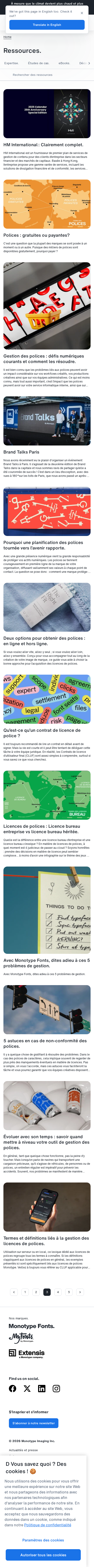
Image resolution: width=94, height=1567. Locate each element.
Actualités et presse (23, 1450)
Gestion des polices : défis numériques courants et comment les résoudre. (43, 358)
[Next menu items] (86, 63)
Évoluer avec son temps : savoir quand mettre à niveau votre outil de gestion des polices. (46, 1142)
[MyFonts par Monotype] (26, 1339)
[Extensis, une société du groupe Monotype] (26, 1355)
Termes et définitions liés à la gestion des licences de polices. (46, 1240)
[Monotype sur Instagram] (56, 1389)
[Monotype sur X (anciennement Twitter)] (27, 1389)
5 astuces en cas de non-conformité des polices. (45, 1043)
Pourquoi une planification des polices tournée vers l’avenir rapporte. (43, 545)
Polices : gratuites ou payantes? (36, 235)
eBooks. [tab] (64, 63)
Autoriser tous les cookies (43, 1555)
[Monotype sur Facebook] (12, 1389)
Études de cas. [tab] (39, 63)
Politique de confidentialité (47, 1525)
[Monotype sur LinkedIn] (41, 1389)
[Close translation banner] (82, 12)
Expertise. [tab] (11, 63)
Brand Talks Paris (21, 452)
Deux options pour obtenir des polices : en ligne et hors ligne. (44, 640)
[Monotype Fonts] (26, 1328)
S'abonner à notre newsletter (34, 1423)
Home (7, 37)
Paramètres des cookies (43, 1540)
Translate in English (47, 25)
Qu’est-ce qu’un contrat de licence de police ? (42, 732)
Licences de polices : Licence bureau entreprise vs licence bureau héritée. (41, 828)
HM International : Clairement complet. (43, 144)
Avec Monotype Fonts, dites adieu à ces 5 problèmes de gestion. (46, 962)
